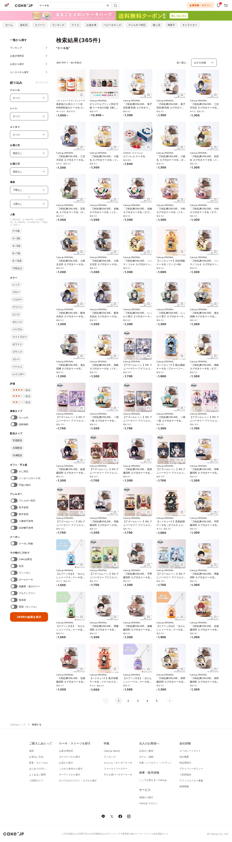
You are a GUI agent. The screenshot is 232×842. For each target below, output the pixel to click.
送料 (31, 750)
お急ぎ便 (91, 24)
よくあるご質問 (37, 774)
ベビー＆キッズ (112, 24)
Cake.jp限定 (25, 559)
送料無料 (23, 424)
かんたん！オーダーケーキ (118, 762)
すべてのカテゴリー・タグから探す (78, 780)
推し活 (156, 24)
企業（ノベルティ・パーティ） (155, 762)
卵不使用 (23, 514)
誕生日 (24, 24)
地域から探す (146, 797)
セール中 (23, 417)
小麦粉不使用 (26, 520)
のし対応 (23, 471)
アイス (75, 24)
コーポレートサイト (190, 750)
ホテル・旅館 (146, 756)
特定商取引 (185, 762)
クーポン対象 (26, 543)
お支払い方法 (36, 756)
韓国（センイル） (28, 606)
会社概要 (184, 756)
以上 (28, 389)
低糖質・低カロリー (29, 586)
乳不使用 (23, 507)
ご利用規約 (185, 774)
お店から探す (66, 762)
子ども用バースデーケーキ (118, 774)
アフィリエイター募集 (191, 780)
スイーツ (40, 24)
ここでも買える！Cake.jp (153, 780)
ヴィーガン (25, 572)
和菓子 (171, 24)
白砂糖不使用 (26, 527)
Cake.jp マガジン (148, 803)
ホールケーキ (26, 579)
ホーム (9, 24)
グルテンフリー (27, 593)
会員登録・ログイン (200, 5)
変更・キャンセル (38, 762)
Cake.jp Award (112, 750)
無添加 (22, 599)
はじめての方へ (37, 768)
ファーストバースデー (116, 768)
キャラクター (189, 24)
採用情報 (184, 786)
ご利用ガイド (36, 780)
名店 (21, 565)
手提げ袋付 (25, 484)
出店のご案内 (146, 750)
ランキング (58, 24)
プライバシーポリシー (191, 768)
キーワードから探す (69, 774)
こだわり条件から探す (71, 768)
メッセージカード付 (29, 478)
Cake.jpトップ (18, 724)
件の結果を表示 (29, 617)
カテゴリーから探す (69, 756)
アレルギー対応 (137, 24)
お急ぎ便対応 (66, 750)
